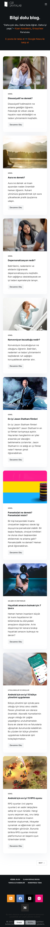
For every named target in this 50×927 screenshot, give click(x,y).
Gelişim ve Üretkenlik (16, 601)
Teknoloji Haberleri (16, 883)
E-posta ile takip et (15, 39)
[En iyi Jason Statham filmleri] (25, 393)
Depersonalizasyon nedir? (21, 260)
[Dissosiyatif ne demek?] (25, 72)
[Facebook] (20, 898)
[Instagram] (39, 898)
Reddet (30, 922)
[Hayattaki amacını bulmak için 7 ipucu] (25, 579)
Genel (10, 94)
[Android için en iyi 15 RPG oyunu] (25, 772)
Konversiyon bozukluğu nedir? (24, 339)
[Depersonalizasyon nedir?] (25, 235)
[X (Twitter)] (29, 898)
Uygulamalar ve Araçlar (18, 690)
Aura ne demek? (16, 177)
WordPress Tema (35, 883)
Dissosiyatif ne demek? (20, 98)
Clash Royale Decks (31, 879)
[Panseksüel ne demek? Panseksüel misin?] (25, 487)
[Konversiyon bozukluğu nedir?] (25, 314)
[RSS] (11, 898)
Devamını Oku (17, 125)
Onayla (19, 922)
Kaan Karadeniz (23, 28)
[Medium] (25, 908)
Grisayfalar (37, 28)
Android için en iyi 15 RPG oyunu (25, 798)
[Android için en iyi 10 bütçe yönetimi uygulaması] (25, 669)
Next (41, 863)
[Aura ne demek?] (25, 152)
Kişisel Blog (15, 879)
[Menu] (46, 4)
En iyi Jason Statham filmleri (23, 419)
